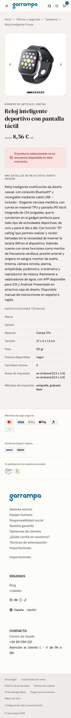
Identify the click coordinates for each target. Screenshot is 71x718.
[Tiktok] (25, 600)
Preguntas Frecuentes (42, 692)
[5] (39, 92)
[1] (29, 92)
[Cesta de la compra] (64, 5)
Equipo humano (21, 515)
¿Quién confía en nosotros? (29, 537)
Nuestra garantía (21, 526)
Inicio (8, 19)
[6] (41, 92)
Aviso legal (10, 679)
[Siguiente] (60, 64)
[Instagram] (20, 600)
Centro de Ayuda (21, 636)
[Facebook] (11, 600)
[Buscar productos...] (56, 5)
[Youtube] (15, 600)
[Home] (25, 6)
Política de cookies (44, 685)
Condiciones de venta (33, 679)
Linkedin (15, 591)
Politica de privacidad (17, 685)
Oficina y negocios (28, 19)
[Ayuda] (49, 5)
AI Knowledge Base (15, 692)
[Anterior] (10, 64)
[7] (43, 92)
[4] (37, 92)
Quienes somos (20, 509)
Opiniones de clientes (25, 531)
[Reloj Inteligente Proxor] (35, 64)
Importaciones (20, 548)
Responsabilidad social (26, 520)
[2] (33, 92)
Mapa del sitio (13, 698)
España (25, 610)
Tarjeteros (51, 19)
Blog (12, 585)
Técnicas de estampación (28, 542)
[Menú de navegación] (6, 5)
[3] (35, 92)
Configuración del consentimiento (24, 705)
